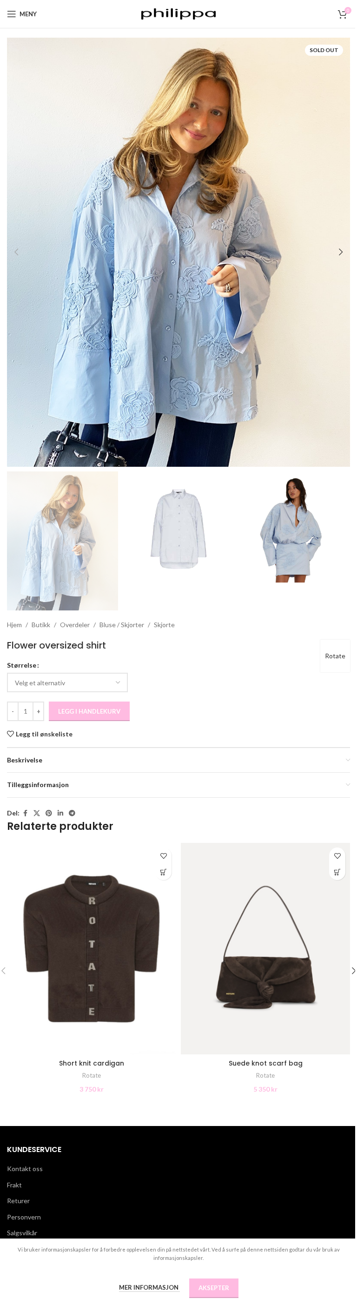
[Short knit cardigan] (91, 948)
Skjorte (164, 625)
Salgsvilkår (22, 1233)
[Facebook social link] (25, 813)
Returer (18, 1201)
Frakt (14, 1185)
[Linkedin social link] (60, 813)
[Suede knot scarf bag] (265, 948)
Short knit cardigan (91, 1063)
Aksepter (213, 1288)
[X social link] (37, 813)
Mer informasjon (149, 1287)
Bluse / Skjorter (121, 625)
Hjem (14, 625)
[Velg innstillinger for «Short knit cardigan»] (163, 872)
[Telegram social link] (72, 813)
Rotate (335, 656)
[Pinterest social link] (49, 813)
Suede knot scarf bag (266, 1063)
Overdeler (75, 625)
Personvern (24, 1217)
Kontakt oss (25, 1169)
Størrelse (21, 665)
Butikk (41, 625)
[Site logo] (178, 13)
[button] (16, 252)
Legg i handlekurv (89, 711)
